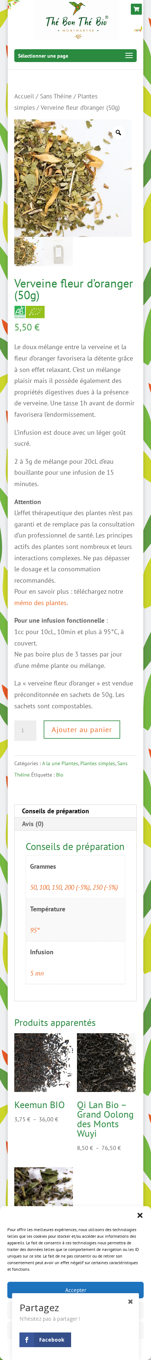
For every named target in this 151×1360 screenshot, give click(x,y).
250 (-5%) (105, 887)
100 (44, 887)
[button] (140, 1215)
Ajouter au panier (82, 729)
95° (35, 930)
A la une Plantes (60, 763)
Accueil (24, 96)
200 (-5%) (77, 887)
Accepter (75, 1290)
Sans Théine (56, 96)
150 (57, 887)
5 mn (37, 973)
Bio (59, 774)
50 (33, 887)
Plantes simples (97, 763)
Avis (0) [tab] (33, 824)
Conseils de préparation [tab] (55, 811)
